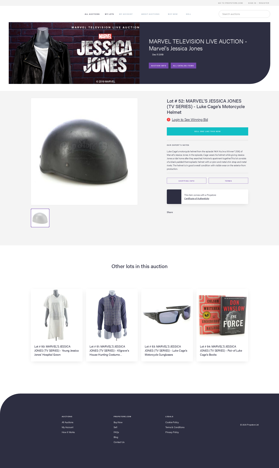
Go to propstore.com (231, 3)
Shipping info (187, 181)
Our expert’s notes (178, 145)
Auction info (158, 65)
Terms (228, 181)
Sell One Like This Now (207, 131)
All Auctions (67, 422)
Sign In (252, 3)
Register (264, 3)
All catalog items (183, 65)
